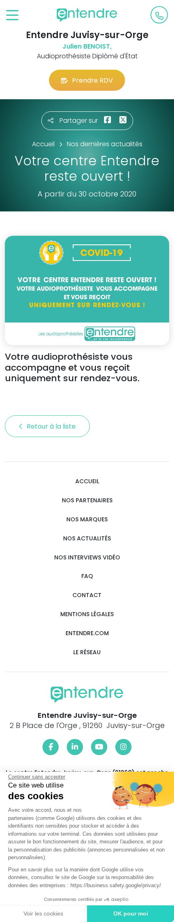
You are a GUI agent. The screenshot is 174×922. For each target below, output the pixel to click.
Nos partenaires (87, 500)
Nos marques (87, 519)
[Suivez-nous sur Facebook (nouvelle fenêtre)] (50, 747)
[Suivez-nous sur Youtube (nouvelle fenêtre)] (99, 747)
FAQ (87, 576)
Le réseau (87, 652)
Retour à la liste (52, 426)
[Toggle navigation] (12, 16)
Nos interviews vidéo (87, 557)
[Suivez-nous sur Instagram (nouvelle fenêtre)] (123, 747)
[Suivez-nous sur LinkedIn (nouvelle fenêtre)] (75, 747)
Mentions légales (87, 614)
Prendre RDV (92, 80)
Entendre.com (87, 633)
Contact (87, 595)
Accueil (87, 481)
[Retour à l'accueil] (87, 15)
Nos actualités (87, 538)
